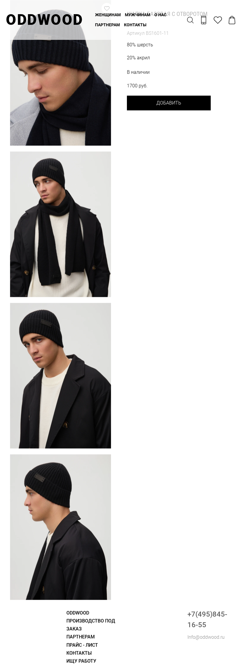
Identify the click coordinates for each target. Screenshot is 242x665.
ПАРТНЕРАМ (107, 24)
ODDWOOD (44, 19)
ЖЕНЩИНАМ (108, 14)
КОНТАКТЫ (135, 24)
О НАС (160, 14)
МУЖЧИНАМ (137, 14)
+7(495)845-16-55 (207, 619)
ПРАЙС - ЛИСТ (82, 645)
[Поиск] (190, 20)
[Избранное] (218, 20)
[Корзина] (232, 20)
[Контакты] (204, 20)
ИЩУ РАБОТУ (81, 661)
